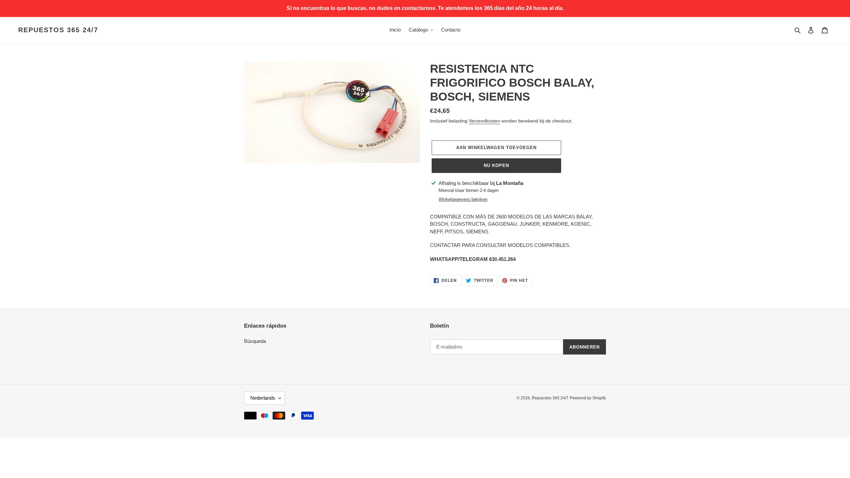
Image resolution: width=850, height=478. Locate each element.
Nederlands (262, 398)
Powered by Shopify (588, 398)
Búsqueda (255, 341)
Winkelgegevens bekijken (463, 199)
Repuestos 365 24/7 (58, 30)
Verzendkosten (484, 120)
